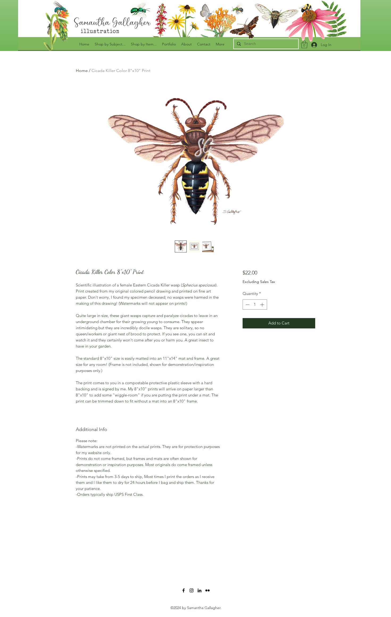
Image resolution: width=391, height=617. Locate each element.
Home (82, 70)
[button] (304, 44)
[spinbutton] (254, 305)
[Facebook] (183, 590)
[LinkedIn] (199, 590)
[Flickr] (207, 590)
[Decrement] (247, 305)
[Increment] (262, 305)
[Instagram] (191, 590)
